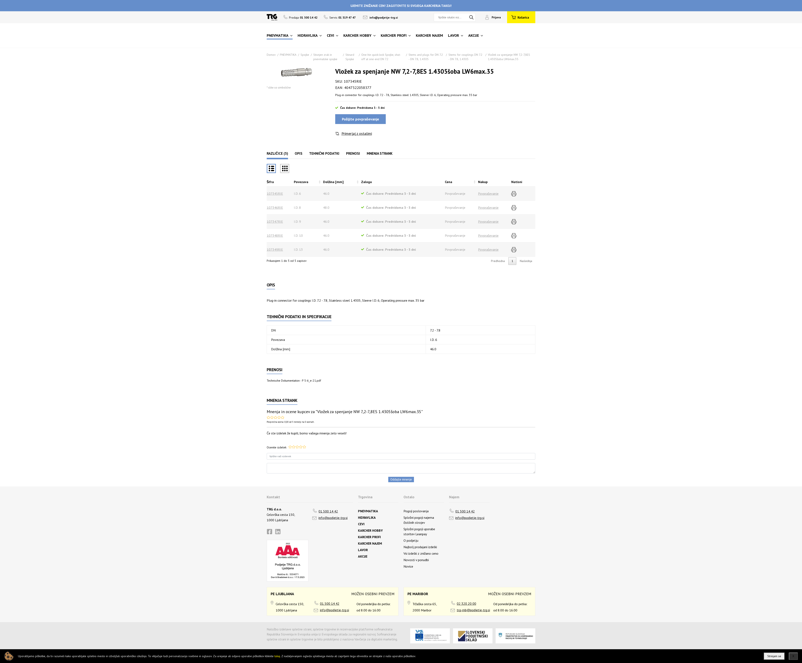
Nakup (483, 182)
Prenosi (353, 153)
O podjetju (411, 540)
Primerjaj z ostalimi (356, 133)
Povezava (301, 182)
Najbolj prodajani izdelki (420, 547)
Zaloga (366, 182)
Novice (408, 566)
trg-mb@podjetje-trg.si (473, 610)
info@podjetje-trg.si (383, 17)
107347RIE (275, 221)
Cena (448, 182)
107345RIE (275, 193)
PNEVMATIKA (288, 55)
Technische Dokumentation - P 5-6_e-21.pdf (294, 380)
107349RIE (275, 249)
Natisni (516, 182)
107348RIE (275, 235)
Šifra (270, 182)
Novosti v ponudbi (416, 560)
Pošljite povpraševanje (360, 119)
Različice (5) (277, 153)
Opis (298, 153)
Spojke (305, 55)
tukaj (277, 656)
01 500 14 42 (328, 511)
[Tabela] (271, 168)
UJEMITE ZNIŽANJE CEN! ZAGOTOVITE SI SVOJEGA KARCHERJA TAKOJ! (401, 6)
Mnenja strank (379, 153)
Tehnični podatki (324, 153)
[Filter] (284, 168)
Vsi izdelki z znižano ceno (421, 553)
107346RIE (275, 207)
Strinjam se (774, 656)
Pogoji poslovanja (416, 511)
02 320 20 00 (466, 603)
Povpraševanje (488, 193)
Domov (271, 55)
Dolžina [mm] (333, 182)
